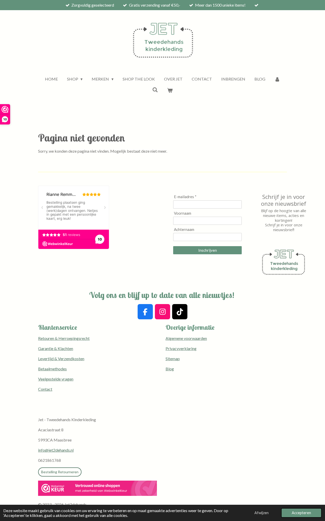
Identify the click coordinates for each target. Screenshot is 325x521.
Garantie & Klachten (55, 348)
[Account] (277, 79)
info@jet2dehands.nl (56, 450)
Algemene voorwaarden (186, 338)
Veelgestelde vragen (55, 378)
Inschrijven (207, 250)
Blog (170, 368)
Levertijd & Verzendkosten (61, 358)
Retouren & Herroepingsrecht (64, 338)
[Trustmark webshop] (97, 489)
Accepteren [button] (301, 513)
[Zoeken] (155, 89)
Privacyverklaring (181, 348)
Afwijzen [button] (261, 513)
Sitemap (173, 358)
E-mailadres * (185, 196)
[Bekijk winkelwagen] (170, 90)
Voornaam (182, 213)
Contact (45, 389)
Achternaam (184, 229)
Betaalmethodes (52, 368)
